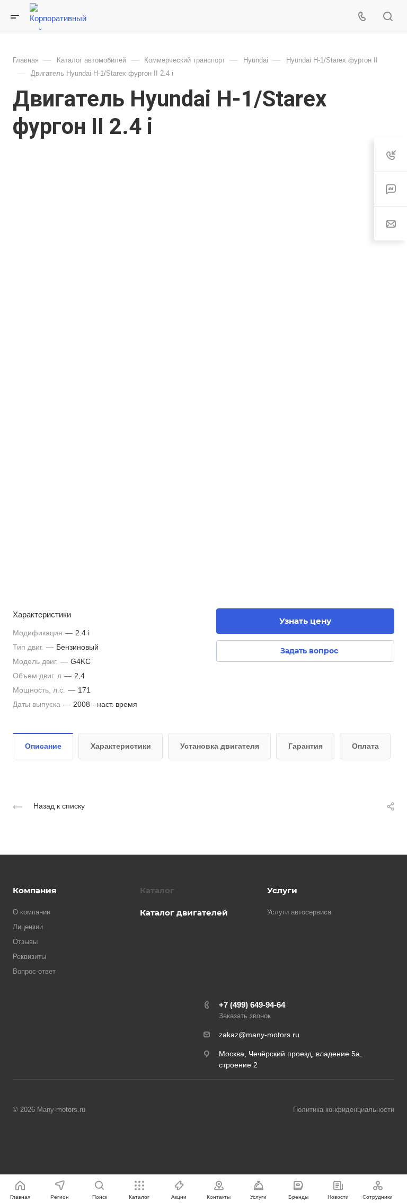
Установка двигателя (219, 746)
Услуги (282, 890)
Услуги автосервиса (299, 912)
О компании (31, 912)
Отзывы (25, 942)
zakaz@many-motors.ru (259, 1034)
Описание (43, 746)
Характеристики (121, 746)
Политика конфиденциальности (343, 1110)
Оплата (365, 746)
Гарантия (305, 746)
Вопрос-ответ (34, 971)
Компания (34, 890)
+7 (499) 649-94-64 (252, 1004)
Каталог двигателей (184, 913)
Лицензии (28, 927)
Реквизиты (29, 956)
